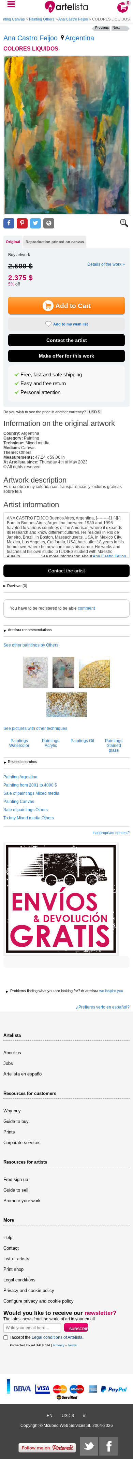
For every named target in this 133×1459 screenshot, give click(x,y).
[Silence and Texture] (63, 673)
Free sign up (15, 1179)
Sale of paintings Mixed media (31, 793)
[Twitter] (89, 1446)
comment (86, 608)
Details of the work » (106, 264)
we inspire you (111, 991)
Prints (9, 1132)
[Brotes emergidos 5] (94, 673)
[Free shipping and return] (61, 899)
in (85, 1415)
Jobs (8, 1063)
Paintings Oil (82, 740)
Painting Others (42, 19)
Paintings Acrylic (50, 743)
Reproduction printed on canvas (55, 242)
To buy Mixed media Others (28, 818)
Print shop (13, 1269)
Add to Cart (73, 305)
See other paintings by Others (30, 645)
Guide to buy (16, 1121)
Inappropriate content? (111, 833)
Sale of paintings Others (25, 809)
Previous (102, 27)
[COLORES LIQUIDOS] (66, 135)
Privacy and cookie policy (28, 1290)
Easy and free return (43, 383)
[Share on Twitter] (35, 223)
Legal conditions (19, 1279)
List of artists (16, 1258)
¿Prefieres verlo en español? (103, 1007)
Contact (11, 1248)
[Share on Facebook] (8, 223)
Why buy (12, 1110)
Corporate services (22, 1142)
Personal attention (40, 392)
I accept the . (47, 1337)
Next (116, 27)
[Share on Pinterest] (22, 223)
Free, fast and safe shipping (51, 374)
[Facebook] (108, 1446)
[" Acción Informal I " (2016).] (35, 673)
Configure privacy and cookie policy (38, 1301)
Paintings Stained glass (113, 745)
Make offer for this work (66, 356)
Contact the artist (66, 340)
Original (13, 242)
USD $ (94, 412)
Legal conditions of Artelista (57, 1337)
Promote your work (22, 1200)
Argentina (79, 38)
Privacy (58, 1345)
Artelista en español (23, 1073)
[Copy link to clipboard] (48, 223)
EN (50, 1415)
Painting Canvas (18, 801)
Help (7, 1237)
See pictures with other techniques (35, 728)
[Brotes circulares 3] (67, 705)
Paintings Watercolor (19, 743)
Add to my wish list (70, 324)
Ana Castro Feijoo (73, 19)
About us (12, 1052)
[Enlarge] (124, 225)
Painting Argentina (20, 777)
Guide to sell (15, 1190)
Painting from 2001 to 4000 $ (30, 785)
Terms (72, 1345)
